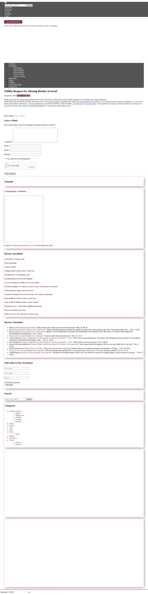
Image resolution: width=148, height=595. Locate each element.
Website (7, 154)
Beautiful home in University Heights (18, 279)
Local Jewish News (13, 22)
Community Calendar (15, 191)
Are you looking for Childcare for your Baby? (22, 283)
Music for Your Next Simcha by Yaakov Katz (22, 314)
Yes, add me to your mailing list (18, 159)
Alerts (17, 413)
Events (11, 426)
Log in (58, 592)
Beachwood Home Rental (25, 328)
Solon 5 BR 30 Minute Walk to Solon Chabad (22, 302)
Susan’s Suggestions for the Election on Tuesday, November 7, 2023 (47, 338)
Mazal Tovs (19, 415)
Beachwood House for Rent (15, 310)
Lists (11, 430)
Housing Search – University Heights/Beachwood (23, 306)
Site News (13, 438)
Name (7, 146)
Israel (16, 116)
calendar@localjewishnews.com (22, 245)
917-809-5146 (91, 104)
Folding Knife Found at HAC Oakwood (19, 271)
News (11, 432)
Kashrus (18, 421)
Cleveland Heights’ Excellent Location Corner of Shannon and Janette (31, 286)
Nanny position (10, 267)
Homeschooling (10, 263)
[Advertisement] (74, 45)
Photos (11, 436)
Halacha (18, 444)
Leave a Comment (23, 96)
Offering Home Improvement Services (19, 290)
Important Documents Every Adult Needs (30, 330)
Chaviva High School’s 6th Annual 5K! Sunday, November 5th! (54, 344)
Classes (18, 442)
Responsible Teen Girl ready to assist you (20, 298)
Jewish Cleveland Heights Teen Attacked (28, 336)
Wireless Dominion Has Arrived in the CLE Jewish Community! (29, 294)
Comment (8, 142)
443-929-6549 (36, 106)
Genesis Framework (38, 592)
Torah (11, 440)
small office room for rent (14, 259)
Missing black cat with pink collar (17, 275)
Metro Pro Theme (21, 592)
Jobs (10, 428)
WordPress (51, 592)
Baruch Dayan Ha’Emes (34, 348)
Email (7, 150)
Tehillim (22, 116)
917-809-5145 (78, 104)
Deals (11, 424)
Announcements (15, 411)
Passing (18, 419)
